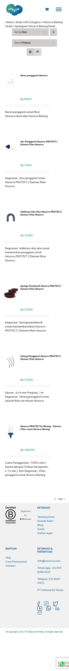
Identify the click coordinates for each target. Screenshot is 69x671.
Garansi (10, 565)
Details (11, 87)
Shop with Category (28, 22)
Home (9, 22)
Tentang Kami (46, 517)
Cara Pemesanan (16, 561)
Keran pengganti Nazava (33, 75)
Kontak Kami (45, 521)
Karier (41, 529)
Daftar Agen (45, 533)
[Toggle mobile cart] (47, 9)
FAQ (8, 557)
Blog (40, 525)
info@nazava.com (48, 561)
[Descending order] (53, 32)
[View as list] (37, 52)
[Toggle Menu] (59, 9)
